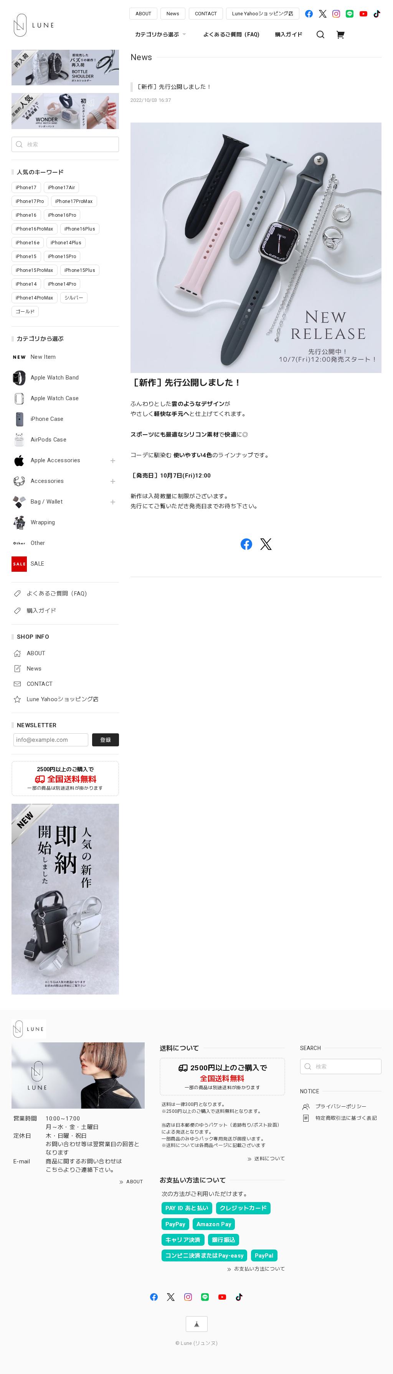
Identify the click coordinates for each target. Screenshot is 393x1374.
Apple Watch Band (55, 378)
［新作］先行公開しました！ (173, 86)
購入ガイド (289, 34)
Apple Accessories (56, 460)
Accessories (47, 481)
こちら (54, 1169)
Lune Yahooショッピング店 (262, 13)
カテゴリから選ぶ (157, 34)
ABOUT (143, 13)
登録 (105, 740)
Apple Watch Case (55, 398)
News (173, 13)
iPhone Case (47, 419)
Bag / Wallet (47, 502)
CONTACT (206, 13)
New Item (43, 357)
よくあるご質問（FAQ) (231, 34)
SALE (37, 564)
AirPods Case (48, 440)
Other (38, 543)
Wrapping (43, 522)
